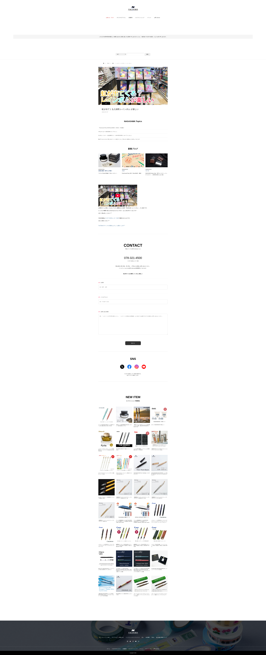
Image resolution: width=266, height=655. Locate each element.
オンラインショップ (139, 17)
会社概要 (148, 637)
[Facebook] (133, 641)
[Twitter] (130, 641)
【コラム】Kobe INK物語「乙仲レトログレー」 (108, 173)
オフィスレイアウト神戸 (104, 637)
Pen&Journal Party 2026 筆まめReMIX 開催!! (131, 173)
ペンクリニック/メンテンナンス (133, 637)
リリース (147, 170)
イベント (149, 17)
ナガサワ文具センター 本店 (112, 218)
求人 (143, 637)
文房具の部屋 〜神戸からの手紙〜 (105, 170)
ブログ (123, 170)
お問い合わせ (157, 17)
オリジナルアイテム (121, 17)
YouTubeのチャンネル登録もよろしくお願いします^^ (111, 225)
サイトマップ (148, 648)
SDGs (153, 637)
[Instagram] (127, 641)
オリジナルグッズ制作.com (118, 637)
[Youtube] (135, 641)
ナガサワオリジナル (116, 648)
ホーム (108, 648)
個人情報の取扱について (161, 637)
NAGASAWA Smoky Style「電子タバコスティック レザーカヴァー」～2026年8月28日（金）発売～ (156, 174)
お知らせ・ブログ (110, 17)
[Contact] (138, 641)
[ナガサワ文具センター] (133, 8)
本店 (106, 103)
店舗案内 (130, 17)
